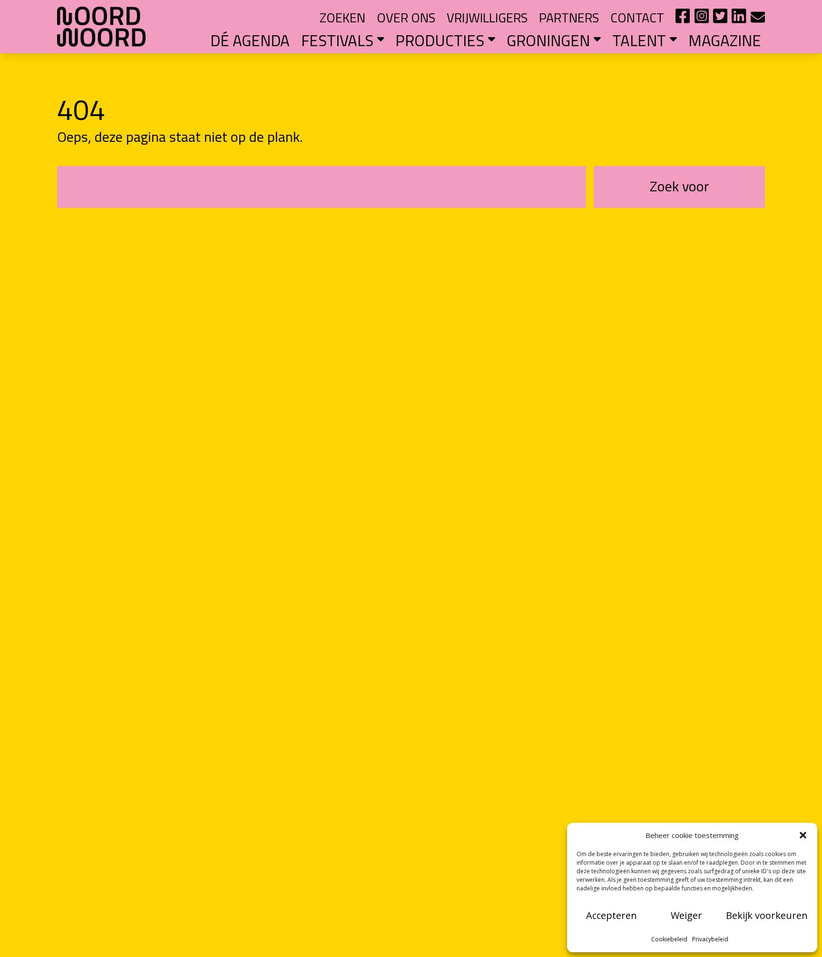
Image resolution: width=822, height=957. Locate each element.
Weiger (686, 915)
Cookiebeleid (669, 939)
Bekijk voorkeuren (767, 915)
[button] (803, 835)
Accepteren (611, 915)
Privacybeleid (710, 939)
